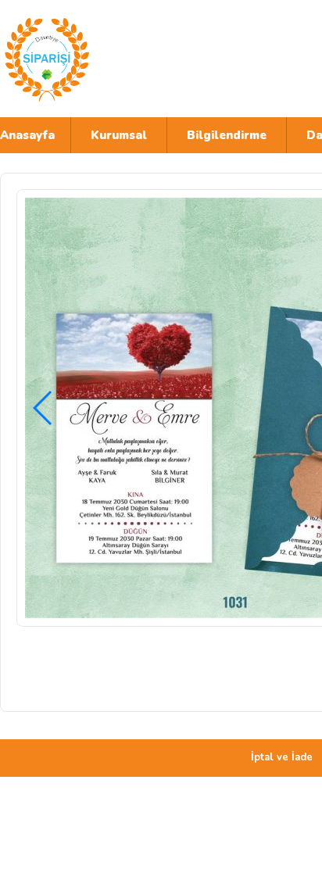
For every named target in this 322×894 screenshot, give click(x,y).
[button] (43, 408)
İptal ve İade (282, 757)
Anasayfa (27, 135)
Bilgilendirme (227, 135)
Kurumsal (119, 135)
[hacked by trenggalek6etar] (137, 58)
